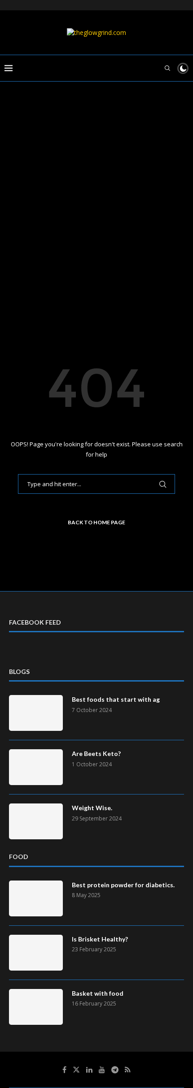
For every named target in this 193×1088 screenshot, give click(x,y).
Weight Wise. (92, 808)
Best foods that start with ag (116, 699)
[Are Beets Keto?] (36, 767)
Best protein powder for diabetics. (123, 885)
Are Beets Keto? (96, 753)
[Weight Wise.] (36, 821)
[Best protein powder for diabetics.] (36, 898)
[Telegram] (114, 1069)
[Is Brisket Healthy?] (36, 953)
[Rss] (128, 1069)
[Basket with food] (36, 1007)
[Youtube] (102, 1069)
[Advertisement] (96, 204)
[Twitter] (76, 1069)
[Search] (167, 68)
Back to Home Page (96, 522)
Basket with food (97, 993)
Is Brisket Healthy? (100, 939)
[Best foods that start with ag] (36, 713)
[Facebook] (64, 1069)
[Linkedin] (89, 1069)
